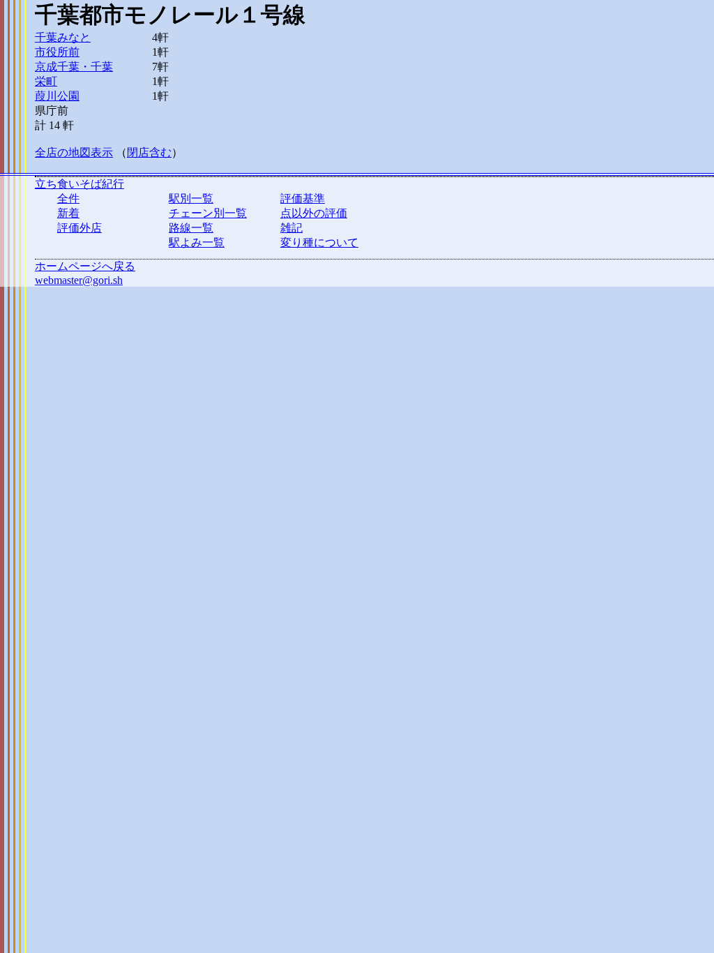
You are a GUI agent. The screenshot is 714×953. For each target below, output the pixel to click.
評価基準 (302, 198)
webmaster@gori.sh (79, 280)
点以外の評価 (313, 213)
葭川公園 (57, 96)
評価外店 (79, 228)
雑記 (291, 228)
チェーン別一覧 (208, 213)
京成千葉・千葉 (74, 67)
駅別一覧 (191, 198)
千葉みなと (63, 37)
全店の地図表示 (74, 152)
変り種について (319, 242)
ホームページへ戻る (85, 266)
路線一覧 (191, 228)
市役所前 (57, 52)
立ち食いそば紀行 (79, 184)
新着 (68, 213)
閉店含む (149, 152)
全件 (68, 198)
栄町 (46, 81)
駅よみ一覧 (197, 242)
